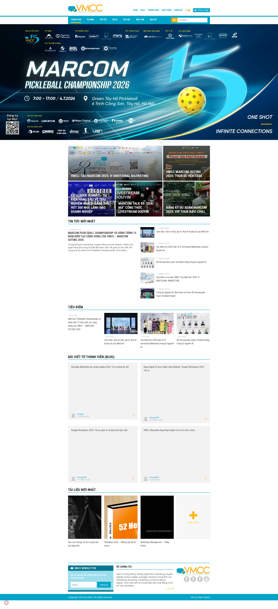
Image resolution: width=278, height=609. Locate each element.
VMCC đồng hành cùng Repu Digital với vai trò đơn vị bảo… (169, 430)
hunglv (80, 413)
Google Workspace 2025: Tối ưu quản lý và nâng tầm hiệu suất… (100, 430)
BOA (143, 10)
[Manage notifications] (6, 602)
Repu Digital (204, 597)
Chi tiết (170, 588)
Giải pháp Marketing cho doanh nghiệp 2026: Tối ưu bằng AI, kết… (100, 367)
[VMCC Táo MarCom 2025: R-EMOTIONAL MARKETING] (84, 517)
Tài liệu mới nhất (82, 490)
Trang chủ (76, 19)
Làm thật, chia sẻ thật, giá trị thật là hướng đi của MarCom (182, 231)
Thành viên (153, 10)
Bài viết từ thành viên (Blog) (91, 357)
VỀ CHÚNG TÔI (124, 566)
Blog (115, 19)
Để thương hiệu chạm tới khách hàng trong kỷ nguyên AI (181, 262)
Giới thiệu (166, 10)
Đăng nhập (202, 10)
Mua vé (153, 19)
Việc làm (140, 19)
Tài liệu (126, 19)
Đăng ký (178, 10)
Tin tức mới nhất (81, 221)
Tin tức (103, 19)
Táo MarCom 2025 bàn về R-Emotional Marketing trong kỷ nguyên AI (157, 343)
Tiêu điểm (75, 307)
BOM (135, 10)
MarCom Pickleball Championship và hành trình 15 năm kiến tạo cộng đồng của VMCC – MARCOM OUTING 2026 (102, 236)
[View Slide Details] (139, 82)
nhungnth (154, 417)
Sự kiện (90, 19)
